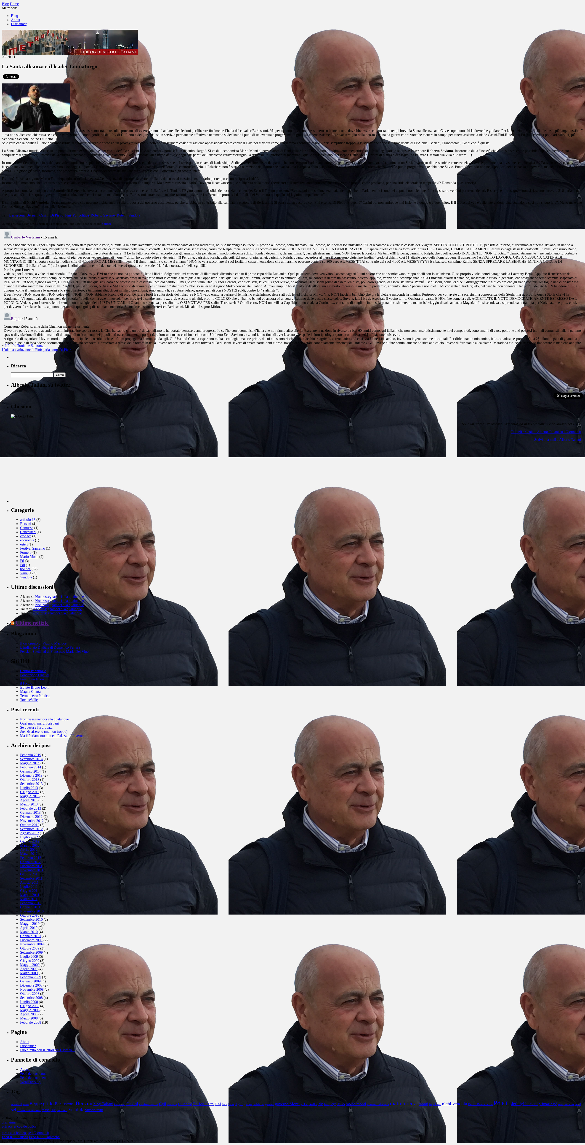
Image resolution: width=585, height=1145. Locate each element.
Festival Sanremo (32, 548)
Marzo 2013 (29, 804)
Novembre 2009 (32, 944)
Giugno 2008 (29, 1006)
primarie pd (548, 1104)
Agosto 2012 (29, 833)
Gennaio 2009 (30, 981)
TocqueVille (29, 700)
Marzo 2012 (29, 854)
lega (333, 1104)
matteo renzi (404, 1103)
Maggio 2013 (30, 796)
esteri (24, 544)
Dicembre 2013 (31, 775)
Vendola (134, 215)
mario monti (356, 1104)
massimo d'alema (378, 1104)
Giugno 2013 (29, 792)
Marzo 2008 (29, 1018)
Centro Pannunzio (33, 671)
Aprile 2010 (28, 928)
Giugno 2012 (29, 841)
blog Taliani (103, 1104)
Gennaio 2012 (30, 862)
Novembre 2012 (32, 821)
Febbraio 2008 (30, 1022)
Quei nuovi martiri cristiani (39, 723)
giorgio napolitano (251, 1104)
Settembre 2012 (31, 829)
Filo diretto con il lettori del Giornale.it (47, 1050)
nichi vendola (454, 1103)
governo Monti (287, 1104)
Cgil (162, 1104)
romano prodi (572, 1104)
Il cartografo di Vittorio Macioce (43, 643)
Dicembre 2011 (31, 866)
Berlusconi (17, 215)
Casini (43, 215)
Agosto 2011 (29, 882)
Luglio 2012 (29, 837)
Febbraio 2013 (30, 808)
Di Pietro (56, 215)
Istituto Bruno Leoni (34, 687)
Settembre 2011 (31, 878)
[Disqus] (292, 286)
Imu (327, 1104)
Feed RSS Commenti (44, 1137)
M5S (341, 1104)
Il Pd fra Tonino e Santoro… (25, 346)
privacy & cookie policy (19, 1126)
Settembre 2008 (31, 998)
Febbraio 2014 (30, 767)
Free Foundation (32, 679)
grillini (304, 1104)
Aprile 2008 (28, 1014)
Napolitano (435, 1104)
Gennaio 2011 (30, 907)
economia (27, 540)
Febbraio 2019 (30, 755)
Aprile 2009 (28, 969)
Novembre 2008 (32, 989)
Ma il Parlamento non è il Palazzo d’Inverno (52, 736)
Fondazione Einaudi (34, 675)
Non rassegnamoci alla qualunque (59, 597)
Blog (14, 16)
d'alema (172, 1104)
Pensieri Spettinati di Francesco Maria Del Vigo (54, 651)
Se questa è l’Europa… (36, 727)
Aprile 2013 (28, 800)
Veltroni (62, 1110)
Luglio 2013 (29, 788)
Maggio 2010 (30, 924)
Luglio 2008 (29, 1002)
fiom (224, 1104)
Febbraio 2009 (30, 977)
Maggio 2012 (30, 845)
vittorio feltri (94, 1110)
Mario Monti (29, 557)
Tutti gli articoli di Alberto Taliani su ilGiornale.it (546, 432)
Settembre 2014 (31, 759)
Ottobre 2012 (29, 825)
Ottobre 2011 (29, 874)
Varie (24, 573)
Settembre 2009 (31, 952)
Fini (68, 215)
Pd (75, 215)
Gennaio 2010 (30, 936)
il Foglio (26, 683)
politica (83, 215)
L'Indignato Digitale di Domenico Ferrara (50, 647)
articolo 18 (27, 520)
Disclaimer (19, 24)
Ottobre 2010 (29, 915)
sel (13, 1109)
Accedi (25, 1069)
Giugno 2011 (29, 891)
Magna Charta (30, 691)
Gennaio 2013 (30, 812)
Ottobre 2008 (29, 993)
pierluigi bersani (524, 1103)
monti (423, 1104)
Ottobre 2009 (29, 948)
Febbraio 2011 (30, 903)
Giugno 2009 (29, 961)
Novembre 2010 (32, 911)
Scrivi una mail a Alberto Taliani (557, 439)
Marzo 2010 (29, 932)
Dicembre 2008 (31, 985)
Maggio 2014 (30, 763)
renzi (561, 1104)
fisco (231, 1104)
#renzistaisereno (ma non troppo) (43, 731)
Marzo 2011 (28, 899)
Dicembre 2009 (31, 940)
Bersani (32, 215)
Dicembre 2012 (31, 817)
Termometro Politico (35, 696)
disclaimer (9, 1122)
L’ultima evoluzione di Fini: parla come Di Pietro (37, 350)
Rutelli (121, 215)
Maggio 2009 (30, 965)
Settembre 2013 (31, 784)
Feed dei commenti (34, 1078)
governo (269, 1104)
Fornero (26, 552)
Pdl (22, 565)
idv (320, 1104)
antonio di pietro (20, 1104)
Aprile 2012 (28, 849)
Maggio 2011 (29, 895)
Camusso (26, 528)
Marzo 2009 (29, 973)
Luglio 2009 (29, 956)
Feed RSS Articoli (15, 1137)
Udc (53, 1110)
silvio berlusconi (29, 1110)
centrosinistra (148, 1104)
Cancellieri (28, 532)
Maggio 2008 (30, 1010)
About (15, 20)
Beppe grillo (41, 1103)
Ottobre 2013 (29, 779)
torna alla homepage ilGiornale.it (25, 1133)
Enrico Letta (203, 1104)
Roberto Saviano (103, 215)
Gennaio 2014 (30, 771)
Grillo (312, 1104)
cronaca (25, 536)
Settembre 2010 (31, 919)
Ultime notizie (32, 623)
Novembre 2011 (31, 870)
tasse (46, 1110)
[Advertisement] (45, 474)
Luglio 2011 (29, 886)
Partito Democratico (480, 1104)
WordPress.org (30, 1082)
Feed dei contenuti (33, 1073)
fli (236, 1104)
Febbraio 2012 (30, 858)
